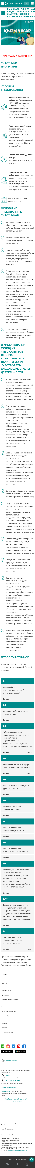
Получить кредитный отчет (9, 999)
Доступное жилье (6, 1124)
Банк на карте (10, 1060)
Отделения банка (7, 1032)
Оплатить (18, 1124)
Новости (4, 979)
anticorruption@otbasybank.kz (17, 1151)
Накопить (4, 1119)
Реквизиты (4, 1028)
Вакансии (4, 983)
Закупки (3, 1007)
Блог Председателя (7, 1129)
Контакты (4, 1023)
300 (8, 1075)
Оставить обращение (8, 1087)
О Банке (4, 974)
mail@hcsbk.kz (6, 1091)
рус (26, 3)
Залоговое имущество (8, 1011)
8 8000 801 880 (13, 1080)
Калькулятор (5, 995)
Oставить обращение (15, 3)
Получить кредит (15, 1119)
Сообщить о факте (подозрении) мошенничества (16, 1100)
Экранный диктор (7, 1016)
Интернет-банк (6, 990)
